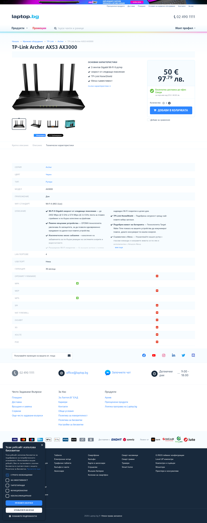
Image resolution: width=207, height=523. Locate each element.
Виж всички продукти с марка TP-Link (187, 45)
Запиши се (69, 356)
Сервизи (16, 411)
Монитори (160, 467)
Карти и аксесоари (96, 463)
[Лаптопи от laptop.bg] (25, 17)
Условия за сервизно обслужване (161, 6)
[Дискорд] (193, 356)
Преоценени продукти (116, 6)
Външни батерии (96, 471)
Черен (49, 174)
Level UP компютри (164, 459)
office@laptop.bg (77, 373)
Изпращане (40, 135)
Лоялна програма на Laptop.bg (121, 406)
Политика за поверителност (72, 415)
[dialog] (24, 481)
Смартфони (93, 455)
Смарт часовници (130, 455)
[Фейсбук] (144, 356)
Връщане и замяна (22, 406)
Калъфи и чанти (61, 467)
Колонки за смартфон (98, 475)
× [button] (42, 445)
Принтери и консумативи (167, 471)
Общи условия (66, 411)
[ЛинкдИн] (173, 356)
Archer (49, 167)
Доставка (131, 6)
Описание (37, 145)
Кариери (62, 402)
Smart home (127, 467)
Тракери (125, 463)
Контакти (181, 6)
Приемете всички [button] (24, 503)
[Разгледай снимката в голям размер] (48, 87)
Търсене (56, 28)
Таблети (58, 455)
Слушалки (92, 467)
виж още (119, 247)
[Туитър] (183, 356)
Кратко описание (20, 145)
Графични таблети (62, 463)
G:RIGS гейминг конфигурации (170, 455)
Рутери (49, 182)
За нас (191, 6)
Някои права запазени (111, 516)
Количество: (155, 103)
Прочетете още (33, 469)
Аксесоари (59, 471)
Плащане (141, 6)
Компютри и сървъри (165, 463)
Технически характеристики (60, 145)
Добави (160, 120)
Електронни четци (62, 459)
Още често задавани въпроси (27, 415)
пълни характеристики (98, 86)
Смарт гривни (128, 459)
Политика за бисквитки (70, 420)
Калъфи (91, 459)
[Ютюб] (154, 356)
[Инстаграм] (163, 356)
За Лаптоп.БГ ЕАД (68, 397)
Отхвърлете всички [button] (24, 510)
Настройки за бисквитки (70, 424)
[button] (24, 516)
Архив (108, 397)
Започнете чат (121, 372)
